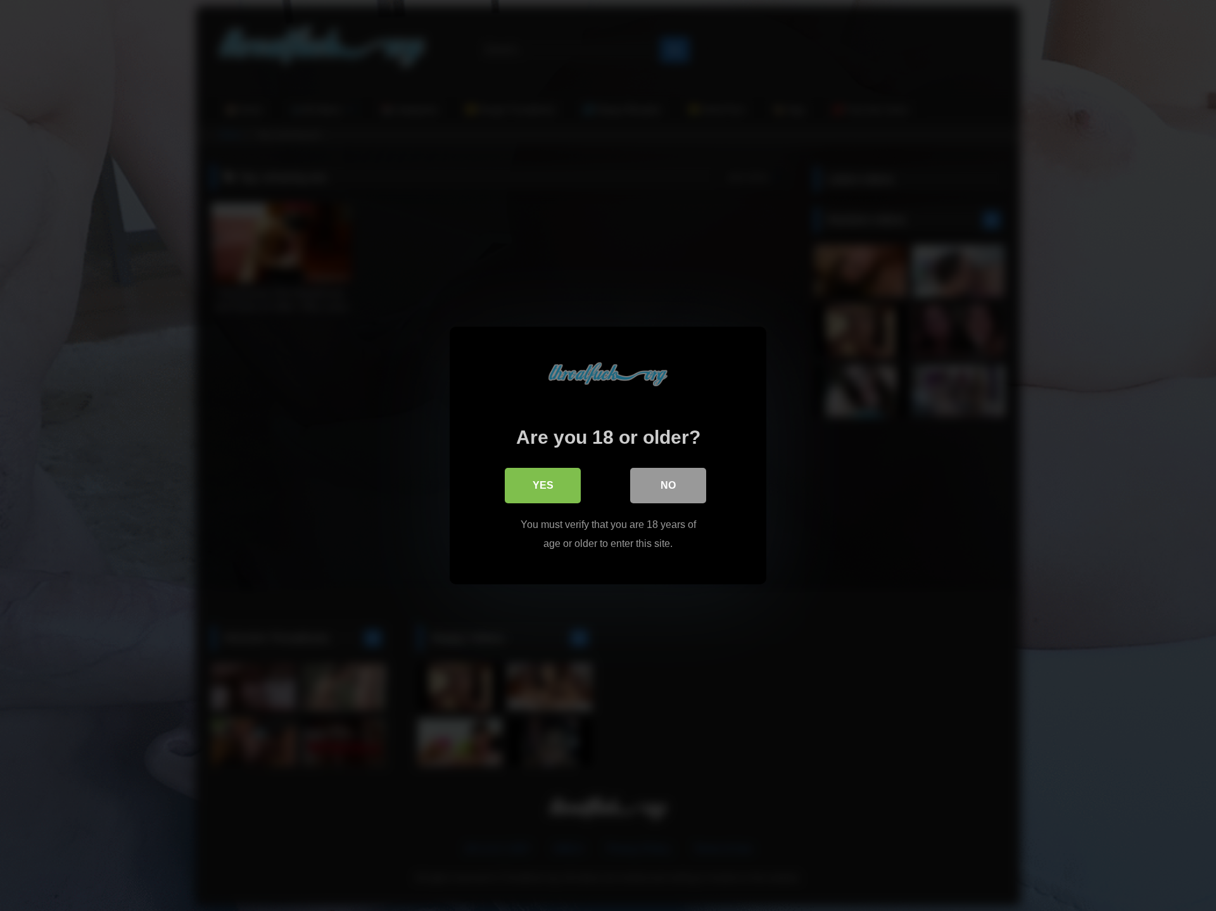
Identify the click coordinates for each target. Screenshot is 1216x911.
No (668, 485)
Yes (543, 485)
